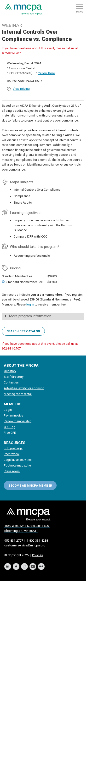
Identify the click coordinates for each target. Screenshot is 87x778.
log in (30, 304)
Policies (37, 555)
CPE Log (9, 427)
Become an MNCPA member (30, 485)
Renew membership (17, 421)
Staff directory (13, 376)
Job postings (13, 448)
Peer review (11, 454)
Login (8, 409)
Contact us (11, 382)
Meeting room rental (18, 394)
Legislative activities (18, 459)
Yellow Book (46, 73)
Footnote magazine (17, 465)
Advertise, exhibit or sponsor (24, 388)
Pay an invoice (13, 415)
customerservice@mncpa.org (24, 545)
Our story (10, 371)
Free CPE (10, 432)
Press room (12, 471)
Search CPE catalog (23, 331)
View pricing (21, 89)
